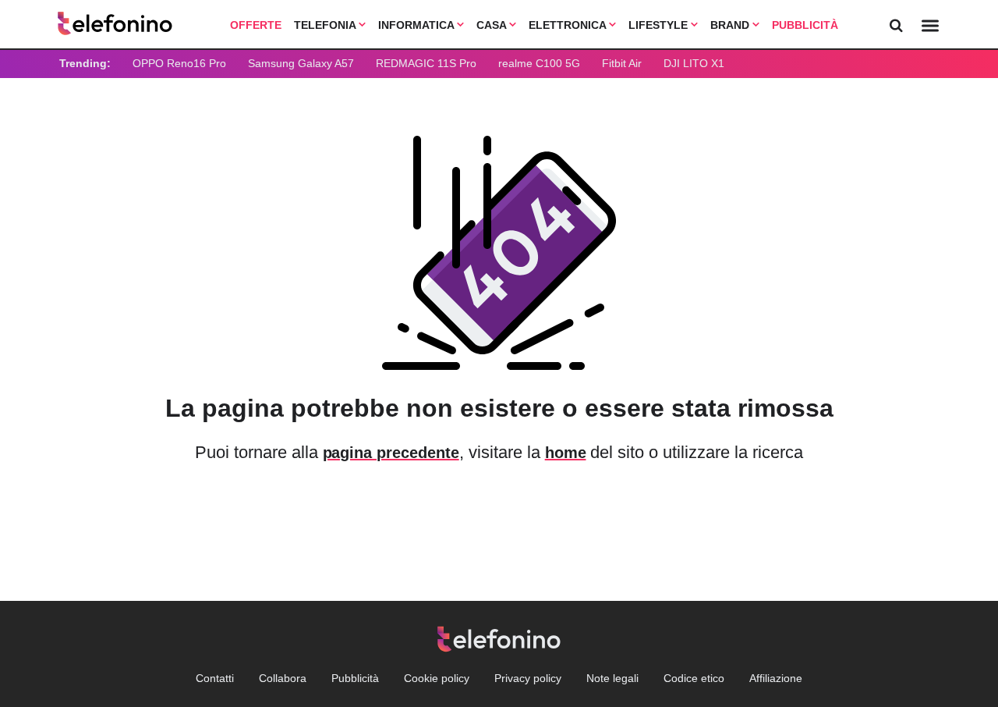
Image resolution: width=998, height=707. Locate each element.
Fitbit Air (622, 63)
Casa (492, 25)
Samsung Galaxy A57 (301, 63)
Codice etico (694, 678)
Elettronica (569, 25)
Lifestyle (659, 25)
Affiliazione (775, 678)
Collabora (282, 678)
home (565, 452)
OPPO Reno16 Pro (179, 63)
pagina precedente (391, 452)
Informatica (417, 25)
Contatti (215, 678)
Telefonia (326, 25)
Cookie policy (436, 678)
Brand (731, 25)
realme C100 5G (539, 63)
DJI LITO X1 (694, 63)
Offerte (255, 25)
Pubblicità (805, 25)
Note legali (612, 678)
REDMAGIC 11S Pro (426, 63)
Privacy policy (527, 678)
